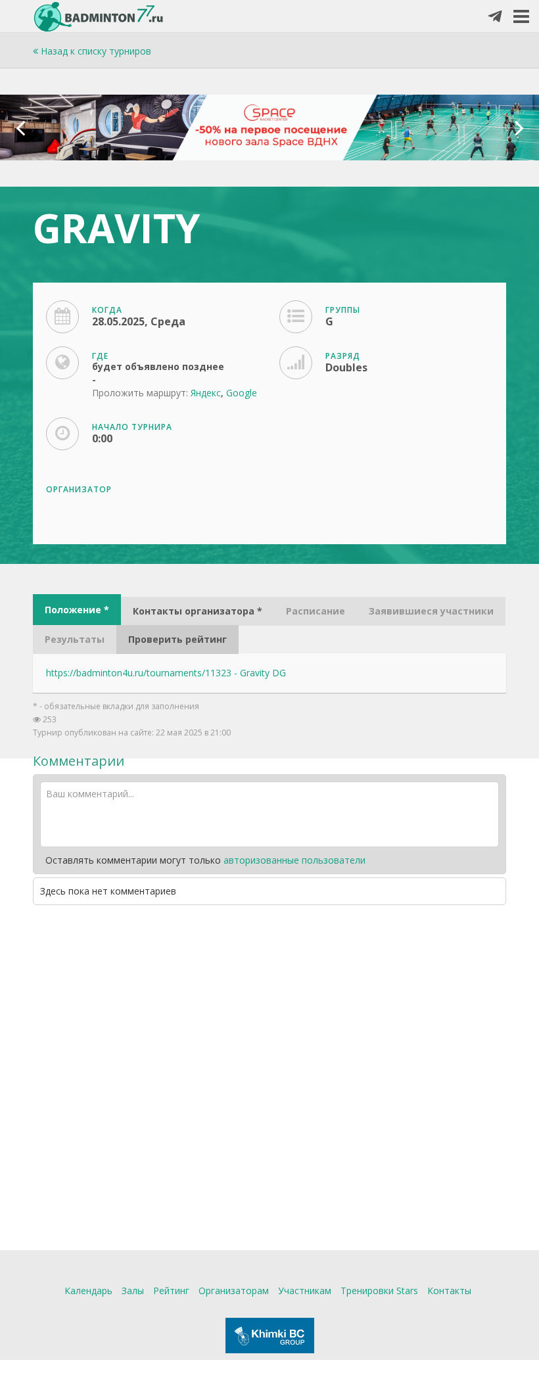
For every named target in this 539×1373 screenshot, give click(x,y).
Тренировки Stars (379, 1290)
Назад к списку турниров (94, 51)
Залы (133, 1290)
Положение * (77, 609)
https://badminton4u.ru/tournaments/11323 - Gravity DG (166, 672)
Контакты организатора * (197, 611)
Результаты (75, 639)
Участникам (304, 1290)
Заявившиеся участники (431, 611)
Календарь (88, 1290)
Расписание (315, 611)
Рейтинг (171, 1290)
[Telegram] (495, 17)
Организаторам (234, 1290)
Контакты (449, 1290)
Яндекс (206, 392)
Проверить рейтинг (177, 639)
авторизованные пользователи (294, 860)
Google (241, 392)
